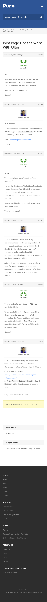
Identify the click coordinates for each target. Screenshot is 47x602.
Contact (5, 491)
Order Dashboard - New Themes (14, 538)
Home (5, 480)
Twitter (5, 553)
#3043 (40, 55)
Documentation (8, 507)
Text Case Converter (10, 573)
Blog (4, 484)
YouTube (6, 557)
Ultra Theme (14, 30)
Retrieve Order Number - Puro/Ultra (15, 534)
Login (5, 519)
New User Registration (11, 515)
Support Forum (8, 511)
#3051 (41, 341)
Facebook (6, 549)
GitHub (5, 561)
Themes (6, 530)
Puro (26, 590)
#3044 (40, 104)
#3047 (40, 220)
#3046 (40, 154)
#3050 (40, 284)
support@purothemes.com (20, 140)
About (5, 487)
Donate (5, 495)
